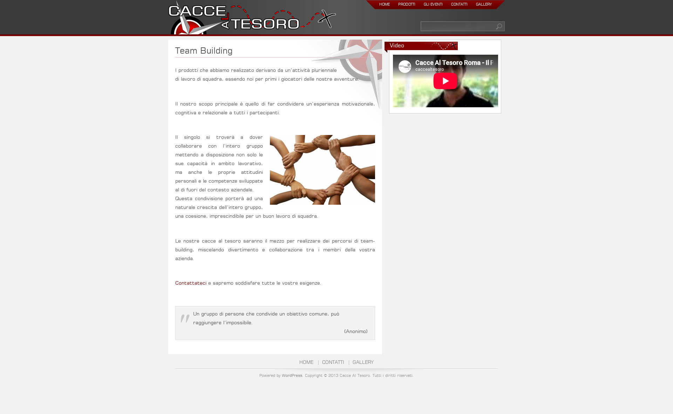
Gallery (484, 4)
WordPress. (293, 376)
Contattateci (190, 283)
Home (384, 4)
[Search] (499, 26)
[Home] (252, 19)
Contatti (459, 4)
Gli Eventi (433, 4)
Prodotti (406, 4)
